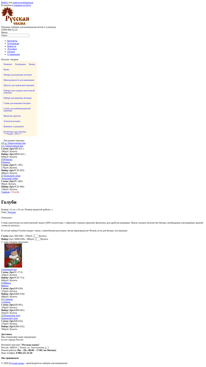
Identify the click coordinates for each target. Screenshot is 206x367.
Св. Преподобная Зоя (12, 146)
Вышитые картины (12, 116)
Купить (13, 151)
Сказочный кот (9, 269)
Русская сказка (16, 363)
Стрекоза (5, 302)
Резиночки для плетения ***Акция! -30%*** (15, 133)
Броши (32, 64)
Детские (11, 212)
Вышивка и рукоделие (14, 126)
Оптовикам (13, 43)
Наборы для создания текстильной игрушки (19, 91)
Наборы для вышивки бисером (18, 98)
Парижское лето (9, 318)
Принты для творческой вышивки (19, 85)
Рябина (4, 285)
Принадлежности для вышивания (19, 80)
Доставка (12, 49)
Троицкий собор (9, 178)
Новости (11, 46)
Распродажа (20, 64)
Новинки (8, 64)
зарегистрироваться (23, 2)
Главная (5, 192)
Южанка (5, 162)
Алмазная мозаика (12, 121)
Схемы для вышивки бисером (17, 103)
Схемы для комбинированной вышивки (17, 109)
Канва (6, 69)
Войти (4, 2)
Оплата (11, 51)
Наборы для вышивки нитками (18, 75)
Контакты (12, 40)
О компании (13, 54)
